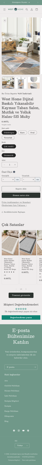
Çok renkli (9, 146)
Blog (6, 421)
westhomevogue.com (17, 454)
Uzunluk (25, 175)
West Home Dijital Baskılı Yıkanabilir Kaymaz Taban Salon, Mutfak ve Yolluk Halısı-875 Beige (10, 264)
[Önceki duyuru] (4, 2)
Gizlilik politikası (28, 457)
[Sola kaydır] (16, 289)
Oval (32, 132)
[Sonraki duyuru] (37, 2)
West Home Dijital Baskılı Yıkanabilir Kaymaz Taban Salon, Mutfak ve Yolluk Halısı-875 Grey (27, 264)
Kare (22, 132)
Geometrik (8, 155)
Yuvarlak (8, 137)
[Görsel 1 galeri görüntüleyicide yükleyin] (8, 83)
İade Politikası (10, 395)
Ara (6, 380)
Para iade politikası (29, 460)
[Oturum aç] (31, 9)
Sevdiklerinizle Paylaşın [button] (14, 212)
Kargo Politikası (11, 411)
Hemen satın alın (21, 195)
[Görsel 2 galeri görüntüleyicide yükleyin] (21, 83)
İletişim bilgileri (14, 460)
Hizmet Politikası (11, 390)
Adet (3, 160)
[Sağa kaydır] (26, 289)
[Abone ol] (34, 367)
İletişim (7, 406)
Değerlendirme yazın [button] (21, 317)
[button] (4, 9)
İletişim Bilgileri (11, 401)
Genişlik (5, 175)
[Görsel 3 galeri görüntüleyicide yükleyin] (34, 83)
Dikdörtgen (9, 132)
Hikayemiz (9, 416)
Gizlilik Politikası (12, 385)
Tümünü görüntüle (21, 295)
